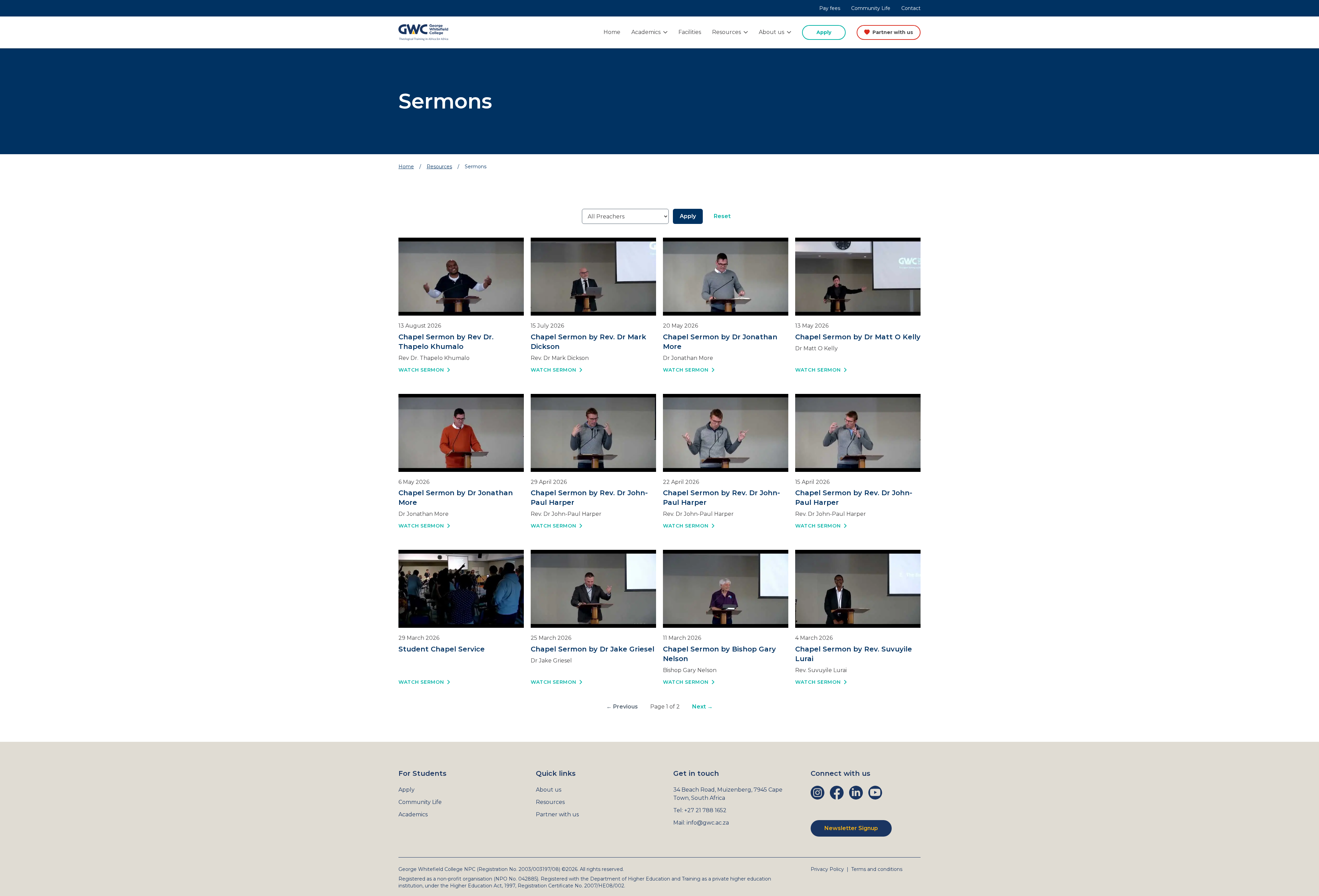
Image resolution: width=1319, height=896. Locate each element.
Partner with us (892, 32)
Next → (702, 706)
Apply (823, 32)
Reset (722, 216)
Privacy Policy (827, 869)
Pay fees (829, 8)
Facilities (689, 32)
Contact (911, 8)
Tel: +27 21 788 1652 (699, 810)
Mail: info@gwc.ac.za (701, 822)
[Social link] (817, 792)
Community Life (870, 8)
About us (548, 789)
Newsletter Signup (851, 828)
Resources (439, 166)
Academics (413, 814)
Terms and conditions (876, 869)
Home (612, 32)
